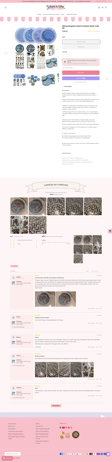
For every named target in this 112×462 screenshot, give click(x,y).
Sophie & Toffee (15, 458)
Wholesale (11, 429)
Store (39, 14)
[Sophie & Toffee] (56, 7)
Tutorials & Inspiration (15, 431)
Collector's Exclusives (51, 14)
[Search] (5, 7)
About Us (11, 426)
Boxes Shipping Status (15, 434)
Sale (62, 14)
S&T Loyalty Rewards (43, 429)
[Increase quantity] (69, 55)
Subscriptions (71, 14)
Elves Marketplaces (42, 434)
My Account (12, 423)
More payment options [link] (81, 81)
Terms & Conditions (42, 431)
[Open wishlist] (110, 231)
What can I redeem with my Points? (76, 63)
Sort (87, 271)
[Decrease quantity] (63, 55)
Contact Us (39, 426)
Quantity (64, 52)
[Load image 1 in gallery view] (35, 48)
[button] (105, 7)
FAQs (37, 423)
